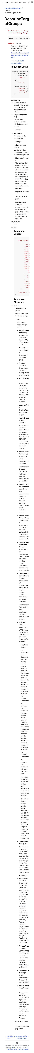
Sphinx (13, 1047)
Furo (27, 1047)
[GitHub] (17, 1043)
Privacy (8, 1049)
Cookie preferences (23, 1049)
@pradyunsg (21, 1047)
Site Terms (14, 1049)
